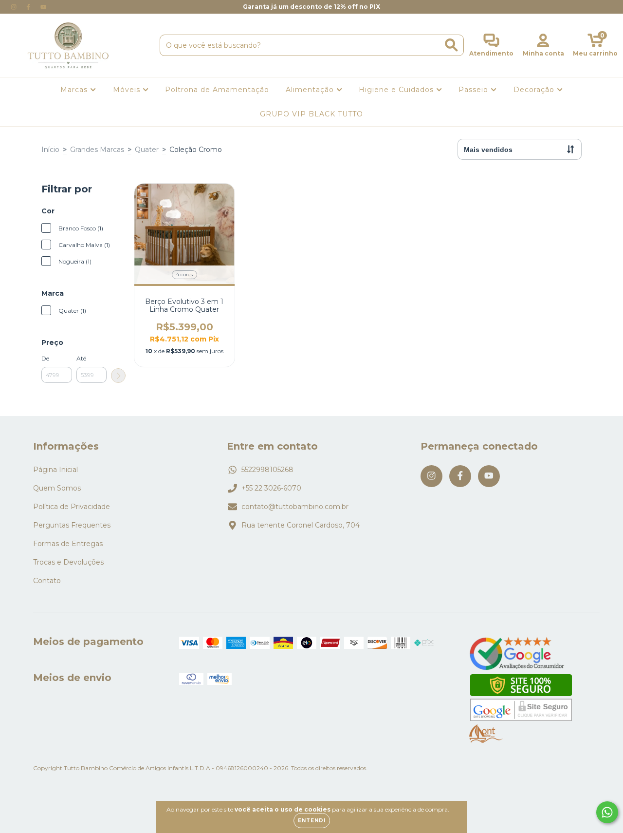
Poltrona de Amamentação (217, 89)
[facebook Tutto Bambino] (29, 6)
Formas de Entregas (68, 543)
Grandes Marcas (97, 149)
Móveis (128, 89)
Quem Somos (57, 488)
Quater (147, 149)
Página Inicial (55, 469)
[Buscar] (451, 45)
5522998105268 (267, 469)
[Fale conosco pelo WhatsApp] (607, 812)
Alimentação (311, 89)
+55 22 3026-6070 (271, 488)
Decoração (535, 89)
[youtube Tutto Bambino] (43, 6)
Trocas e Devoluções (68, 562)
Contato (47, 580)
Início (50, 149)
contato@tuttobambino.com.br (294, 506)
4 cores (184, 274)
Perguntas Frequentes (71, 525)
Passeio (474, 89)
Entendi (312, 820)
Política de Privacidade (71, 506)
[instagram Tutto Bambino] (14, 6)
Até (81, 358)
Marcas (75, 89)
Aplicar (118, 375)
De (45, 358)
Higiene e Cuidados (397, 89)
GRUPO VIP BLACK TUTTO (311, 114)
